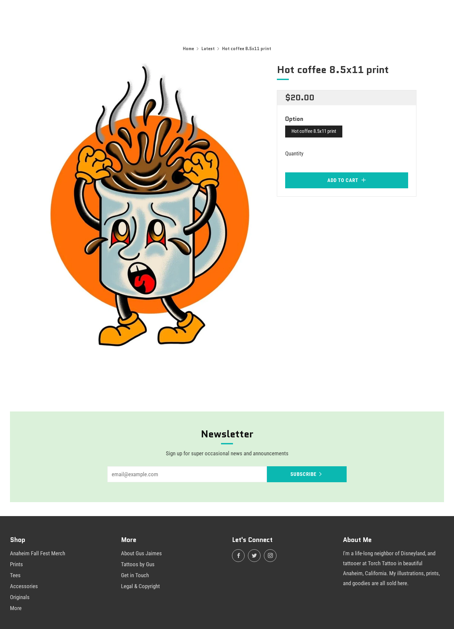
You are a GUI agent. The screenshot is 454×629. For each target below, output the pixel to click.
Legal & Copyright (140, 586)
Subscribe (303, 474)
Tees (15, 575)
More (16, 608)
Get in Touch (135, 575)
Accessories (24, 586)
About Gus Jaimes (141, 553)
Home (188, 48)
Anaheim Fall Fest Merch (37, 553)
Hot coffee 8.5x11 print (313, 131)
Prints (16, 564)
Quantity (294, 153)
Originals (20, 597)
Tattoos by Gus (138, 564)
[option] (147, 211)
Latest (208, 48)
